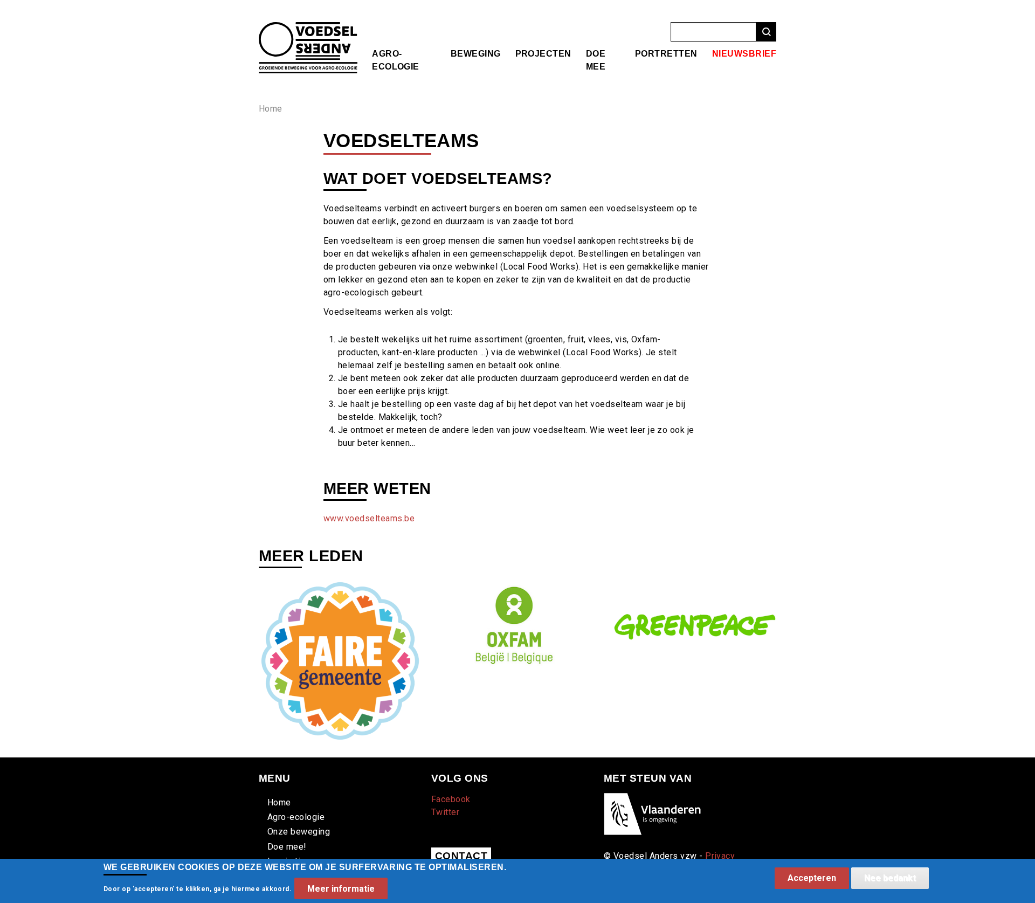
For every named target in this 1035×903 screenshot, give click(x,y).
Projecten (543, 53)
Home (270, 109)
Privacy (720, 856)
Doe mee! (287, 847)
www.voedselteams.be (369, 518)
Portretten (666, 53)
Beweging (476, 53)
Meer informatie (341, 888)
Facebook (451, 799)
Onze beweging (298, 831)
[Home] (308, 28)
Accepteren (812, 878)
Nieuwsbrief (744, 53)
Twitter (445, 812)
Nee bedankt (890, 878)
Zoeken (766, 32)
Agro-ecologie (296, 817)
